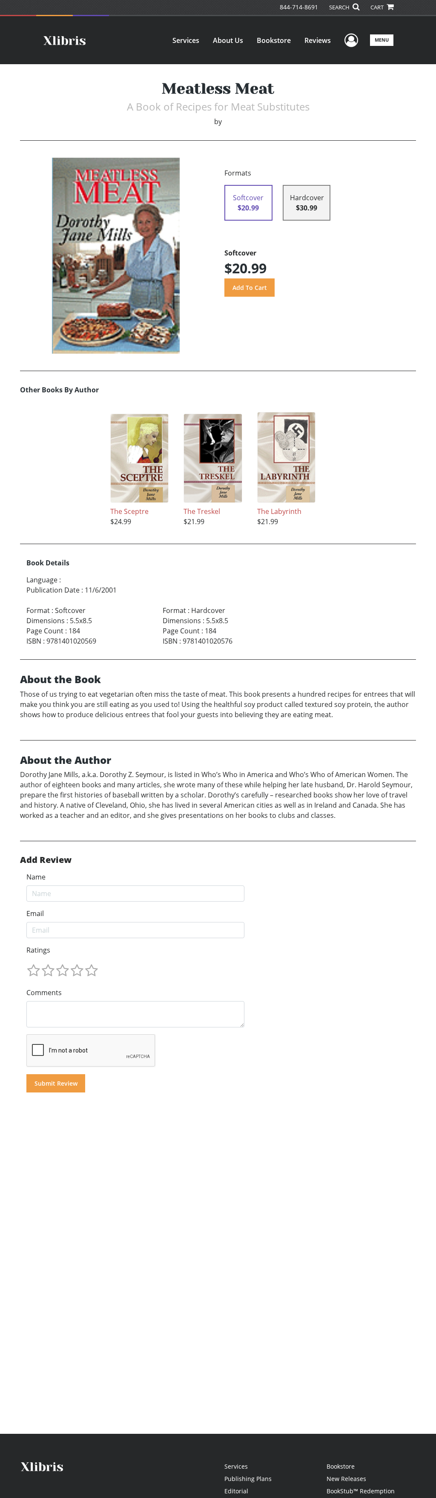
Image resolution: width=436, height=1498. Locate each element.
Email (35, 913)
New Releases (346, 1479)
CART (377, 7)
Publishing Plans (248, 1479)
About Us (228, 40)
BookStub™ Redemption (361, 1491)
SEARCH (340, 7)
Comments (44, 992)
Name (36, 877)
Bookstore (274, 40)
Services (185, 40)
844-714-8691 (299, 7)
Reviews (317, 40)
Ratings (38, 950)
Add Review (46, 860)
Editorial (236, 1491)
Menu (382, 40)
